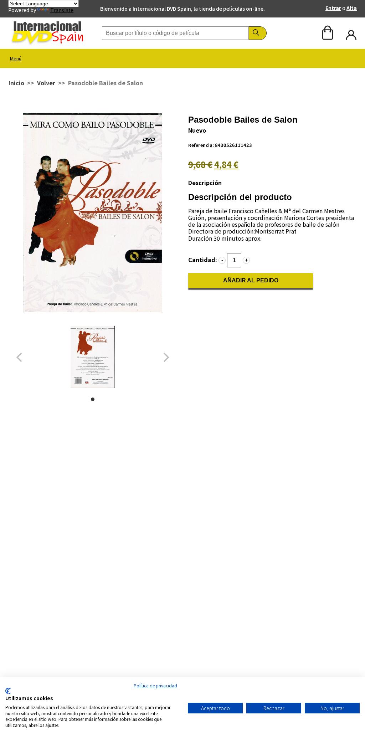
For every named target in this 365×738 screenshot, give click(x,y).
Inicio (16, 82)
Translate (61, 10)
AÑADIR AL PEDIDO (250, 280)
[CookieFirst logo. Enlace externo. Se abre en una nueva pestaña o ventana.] (8, 691)
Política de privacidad (155, 685)
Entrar (333, 7)
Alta (351, 7)
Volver (46, 82)
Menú (15, 58)
